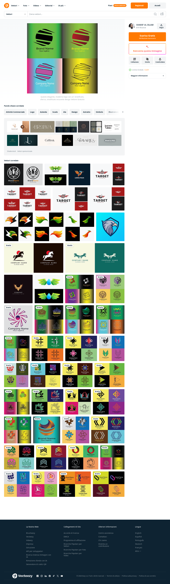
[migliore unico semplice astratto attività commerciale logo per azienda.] (44, 484)
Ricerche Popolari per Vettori (73, 545)
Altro (137, 551)
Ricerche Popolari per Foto (75, 549)
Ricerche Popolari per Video (73, 554)
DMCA (66, 536)
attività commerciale (15, 112)
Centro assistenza (105, 533)
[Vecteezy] (6, 5)
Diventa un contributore (103, 545)
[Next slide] (121, 112)
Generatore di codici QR (36, 564)
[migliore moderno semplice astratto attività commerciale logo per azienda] (83, 457)
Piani (110, 5)
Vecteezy (29, 536)
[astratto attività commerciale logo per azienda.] (75, 484)
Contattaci (102, 536)
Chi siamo (102, 540)
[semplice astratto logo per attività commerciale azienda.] (111, 348)
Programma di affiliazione (74, 540)
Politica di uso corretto (147, 576)
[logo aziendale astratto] (108, 402)
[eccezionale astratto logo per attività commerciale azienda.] (75, 430)
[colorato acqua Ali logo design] (49, 289)
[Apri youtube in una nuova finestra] (62, 576)
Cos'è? (146, 70)
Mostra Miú (110, 140)
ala (64, 112)
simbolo (99, 112)
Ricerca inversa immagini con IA (38, 556)
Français (138, 547)
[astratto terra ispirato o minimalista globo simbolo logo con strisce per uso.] (79, 319)
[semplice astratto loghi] (107, 430)
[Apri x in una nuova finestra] (58, 576)
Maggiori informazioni (139, 76)
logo (32, 112)
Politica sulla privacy (129, 576)
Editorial (48, 5)
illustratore (113, 112)
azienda (43, 112)
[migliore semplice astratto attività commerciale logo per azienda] (47, 402)
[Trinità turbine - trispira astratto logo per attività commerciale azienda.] (17, 402)
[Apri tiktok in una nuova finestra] (54, 576)
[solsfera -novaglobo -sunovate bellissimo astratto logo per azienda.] (46, 430)
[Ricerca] (155, 14)
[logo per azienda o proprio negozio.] (109, 375)
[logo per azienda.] (78, 402)
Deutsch (138, 544)
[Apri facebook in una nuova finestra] (38, 576)
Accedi (157, 5)
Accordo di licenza (71, 533)
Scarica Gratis (147, 36)
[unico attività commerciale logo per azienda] (81, 348)
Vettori (14, 5)
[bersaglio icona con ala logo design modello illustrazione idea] (108, 174)
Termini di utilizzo (113, 576)
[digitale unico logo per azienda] (51, 457)
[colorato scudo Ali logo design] (55, 174)
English (138, 533)
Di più (60, 5)
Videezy (29, 540)
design (75, 112)
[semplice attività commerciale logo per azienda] (77, 375)
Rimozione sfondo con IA (36, 560)
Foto (25, 5)
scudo (55, 112)
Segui (161, 27)
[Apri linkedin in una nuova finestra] (46, 576)
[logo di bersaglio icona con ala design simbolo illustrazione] (70, 199)
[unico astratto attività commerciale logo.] (108, 484)
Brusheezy (30, 533)
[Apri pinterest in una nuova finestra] (50, 576)
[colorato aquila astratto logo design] (18, 227)
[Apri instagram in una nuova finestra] (42, 576)
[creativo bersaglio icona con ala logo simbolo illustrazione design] (107, 199)
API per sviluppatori (34, 551)
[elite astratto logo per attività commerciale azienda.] (17, 484)
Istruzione (30, 547)
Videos (36, 5)
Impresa (29, 544)
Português (139, 540)
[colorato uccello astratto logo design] (49, 227)
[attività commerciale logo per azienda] (45, 375)
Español (138, 536)
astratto (86, 112)
